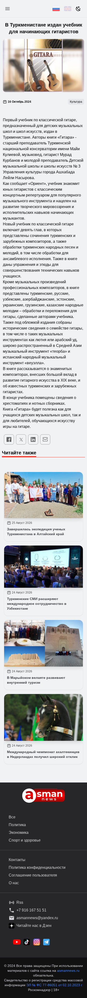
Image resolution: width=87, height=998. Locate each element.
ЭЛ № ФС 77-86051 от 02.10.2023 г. (54, 985)
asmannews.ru (68, 970)
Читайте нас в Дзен (33, 926)
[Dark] (78, 8)
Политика (17, 825)
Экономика (19, 832)
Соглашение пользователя (33, 875)
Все (12, 817)
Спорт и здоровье (25, 840)
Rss (19, 902)
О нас (14, 883)
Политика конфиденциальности (37, 867)
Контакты (17, 860)
